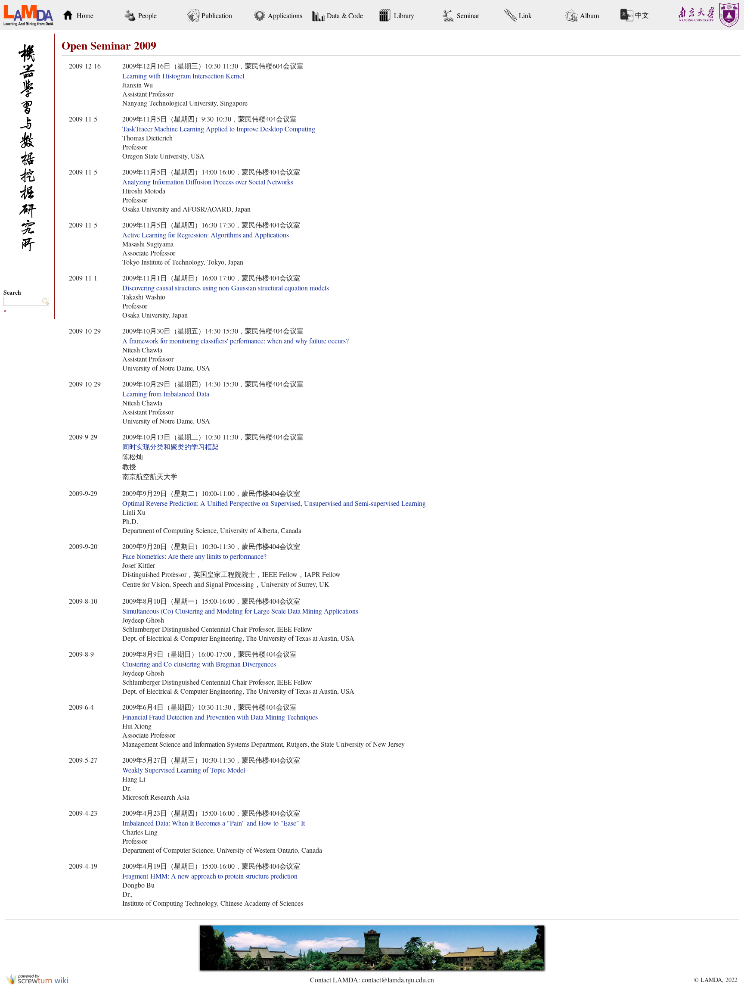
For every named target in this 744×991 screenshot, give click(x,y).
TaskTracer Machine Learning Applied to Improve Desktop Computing (218, 128)
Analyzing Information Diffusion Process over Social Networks (207, 181)
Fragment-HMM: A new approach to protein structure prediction (210, 875)
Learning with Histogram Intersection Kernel (183, 75)
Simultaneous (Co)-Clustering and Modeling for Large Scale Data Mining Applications (240, 610)
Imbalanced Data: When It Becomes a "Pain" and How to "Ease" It (213, 822)
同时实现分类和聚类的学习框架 (170, 446)
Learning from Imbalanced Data (165, 393)
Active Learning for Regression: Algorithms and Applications (205, 234)
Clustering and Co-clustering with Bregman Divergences (199, 663)
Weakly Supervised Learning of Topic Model (183, 769)
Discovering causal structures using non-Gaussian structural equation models (225, 287)
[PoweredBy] (37, 981)
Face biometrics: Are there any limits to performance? (194, 556)
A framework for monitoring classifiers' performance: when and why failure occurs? (235, 340)
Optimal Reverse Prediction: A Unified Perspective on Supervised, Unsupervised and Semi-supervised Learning (274, 503)
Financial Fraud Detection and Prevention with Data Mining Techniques (220, 716)
